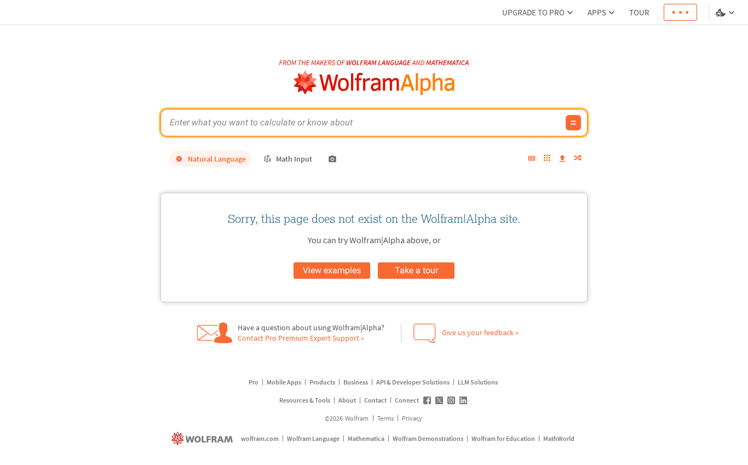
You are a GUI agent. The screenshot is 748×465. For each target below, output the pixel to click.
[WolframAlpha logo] (374, 83)
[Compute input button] (573, 122)
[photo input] (332, 159)
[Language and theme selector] (726, 12)
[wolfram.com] (203, 438)
